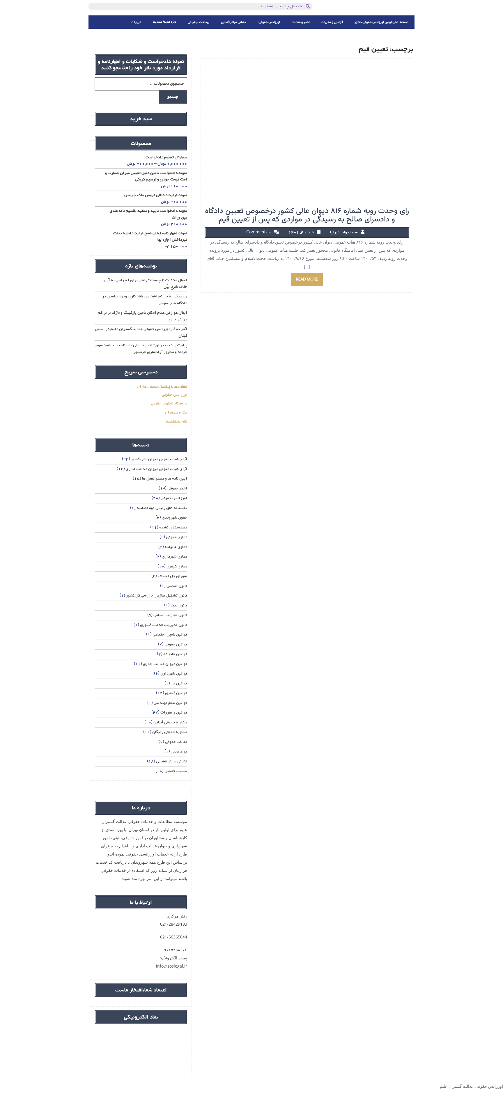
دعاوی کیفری (177, 566)
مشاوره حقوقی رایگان (169, 732)
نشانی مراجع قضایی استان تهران (162, 386)
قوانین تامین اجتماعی (170, 634)
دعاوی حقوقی (176, 537)
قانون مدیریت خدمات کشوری (163, 625)
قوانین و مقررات (332, 22)
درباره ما (136, 22)
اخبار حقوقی (177, 488)
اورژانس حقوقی (174, 395)
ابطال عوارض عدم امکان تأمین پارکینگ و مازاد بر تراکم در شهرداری (142, 316)
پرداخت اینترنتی (198, 22)
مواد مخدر (179, 751)
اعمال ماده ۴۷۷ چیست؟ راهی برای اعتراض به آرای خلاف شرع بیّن (144, 283)
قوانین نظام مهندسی (170, 703)
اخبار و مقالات (301, 22)
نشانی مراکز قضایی (233, 22)
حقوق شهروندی (174, 517)
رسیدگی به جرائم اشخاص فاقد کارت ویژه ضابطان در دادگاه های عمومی (144, 299)
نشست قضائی (175, 771)
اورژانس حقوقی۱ (269, 22)
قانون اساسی (177, 586)
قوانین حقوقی (175, 644)
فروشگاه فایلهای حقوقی (169, 403)
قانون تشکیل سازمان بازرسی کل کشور (156, 595)
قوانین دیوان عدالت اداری (165, 664)
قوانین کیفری (176, 693)
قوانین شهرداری (173, 673)
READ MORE (307, 279)
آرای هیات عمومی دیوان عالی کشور (159, 459)
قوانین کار (179, 683)
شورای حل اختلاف (172, 576)
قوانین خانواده (175, 654)
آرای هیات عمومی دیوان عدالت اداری (156, 469)
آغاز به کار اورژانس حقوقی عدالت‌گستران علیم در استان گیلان (141, 332)
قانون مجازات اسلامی (170, 615)
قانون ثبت (179, 605)
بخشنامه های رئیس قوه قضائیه (162, 508)
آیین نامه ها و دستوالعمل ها (164, 478)
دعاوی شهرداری (174, 556)
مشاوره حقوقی (176, 412)
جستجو (172, 96)
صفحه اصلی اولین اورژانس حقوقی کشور (382, 22)
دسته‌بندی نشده (173, 527)
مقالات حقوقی (176, 742)
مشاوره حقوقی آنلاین (170, 722)
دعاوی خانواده (176, 547)
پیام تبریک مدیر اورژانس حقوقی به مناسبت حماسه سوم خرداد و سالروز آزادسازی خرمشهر (141, 348)
